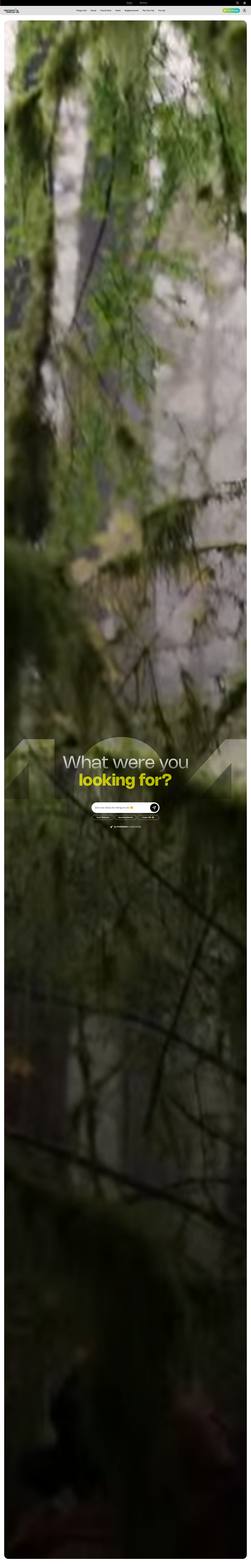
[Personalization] (244, 10)
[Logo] (11, 10)
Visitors (130, 3)
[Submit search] (237, 3)
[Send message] (154, 807)
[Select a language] (244, 3)
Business (143, 3)
